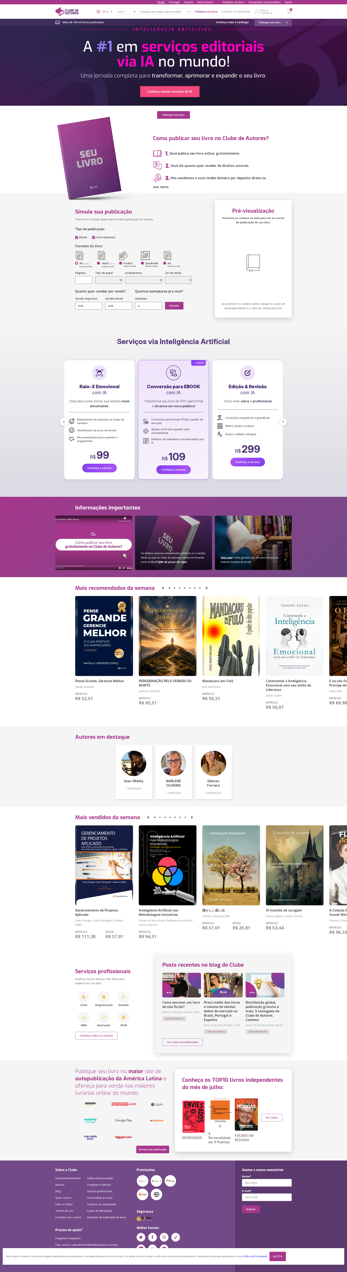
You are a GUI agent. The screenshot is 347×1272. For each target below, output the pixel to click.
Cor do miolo (173, 273)
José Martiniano (211, 686)
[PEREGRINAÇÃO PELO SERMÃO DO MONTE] (167, 636)
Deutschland (205, 2)
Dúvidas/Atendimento (68, 1178)
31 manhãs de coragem (284, 910)
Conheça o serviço (99, 462)
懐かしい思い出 (213, 910)
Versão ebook (114, 298)
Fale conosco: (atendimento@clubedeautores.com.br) (86, 1244)
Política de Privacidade (255, 1256)
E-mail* (247, 1190)
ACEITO (277, 1256)
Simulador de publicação (106, 1217)
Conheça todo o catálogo (232, 22)
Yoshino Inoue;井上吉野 (216, 916)
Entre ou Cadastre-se (266, 11)
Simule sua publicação (153, 1149)
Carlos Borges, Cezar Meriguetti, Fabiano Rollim (99, 922)
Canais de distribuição (99, 1210)
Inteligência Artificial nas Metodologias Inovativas (158, 912)
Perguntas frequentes (68, 1238)
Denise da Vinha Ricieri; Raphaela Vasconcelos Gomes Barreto (166, 922)
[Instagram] (164, 1237)
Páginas (80, 273)
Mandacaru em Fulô (217, 681)
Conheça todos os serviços (96, 1035)
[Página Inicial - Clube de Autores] (67, 12)
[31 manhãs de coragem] (295, 865)
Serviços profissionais (99, 1191)
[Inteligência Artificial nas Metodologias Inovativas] (167, 865)
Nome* (246, 1176)
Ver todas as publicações (182, 1042)
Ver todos (271, 1117)
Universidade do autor (100, 1197)
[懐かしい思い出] (231, 865)
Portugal (174, 2)
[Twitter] (141, 1237)
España (188, 2)
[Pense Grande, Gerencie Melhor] (104, 636)
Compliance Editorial (99, 1184)
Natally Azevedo (84, 686)
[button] (64, 422)
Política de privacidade (100, 1178)
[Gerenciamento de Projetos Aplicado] (104, 865)
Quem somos (63, 1197)
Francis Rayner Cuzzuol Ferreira (284, 916)
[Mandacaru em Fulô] (231, 636)
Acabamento (133, 273)
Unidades (141, 298)
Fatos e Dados (64, 1204)
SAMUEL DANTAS (149, 691)
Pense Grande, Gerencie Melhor (99, 681)
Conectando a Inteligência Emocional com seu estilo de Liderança (288, 685)
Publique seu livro (233, 2)
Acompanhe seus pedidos (264, 2)
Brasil (161, 2)
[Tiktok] (175, 1237)
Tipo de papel (104, 273)
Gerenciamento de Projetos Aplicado (96, 912)
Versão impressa (86, 298)
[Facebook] (152, 1237)
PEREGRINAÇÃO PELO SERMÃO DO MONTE (165, 683)
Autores (60, 1184)
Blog (58, 1191)
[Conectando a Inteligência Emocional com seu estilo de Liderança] (295, 636)
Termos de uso (64, 1210)
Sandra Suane (274, 695)
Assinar (251, 1209)
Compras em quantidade (235, 11)
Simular (174, 305)
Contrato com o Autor (68, 1217)
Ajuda (288, 2)
